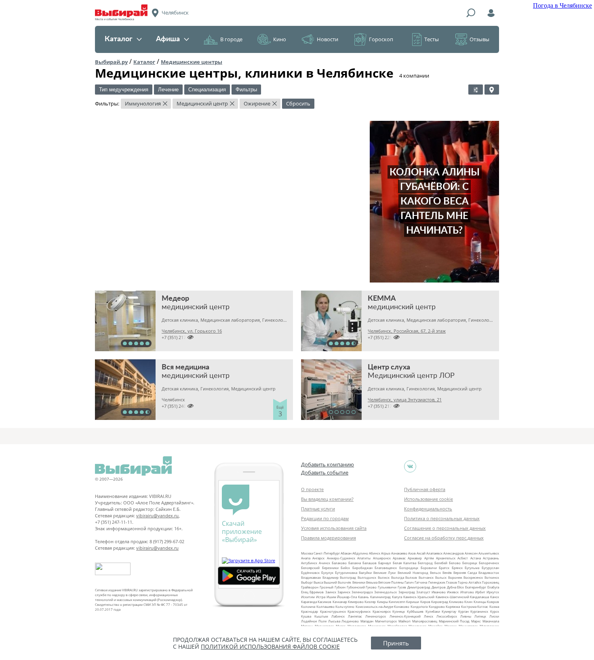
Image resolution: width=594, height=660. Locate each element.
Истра (320, 597)
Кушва (306, 616)
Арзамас (399, 558)
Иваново (439, 592)
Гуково (371, 587)
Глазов (451, 582)
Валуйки (365, 572)
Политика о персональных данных (442, 518)
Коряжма (453, 606)
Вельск (435, 572)
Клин (468, 601)
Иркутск (493, 592)
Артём (429, 558)
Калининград (380, 597)
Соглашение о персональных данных (445, 528)
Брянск (457, 567)
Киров (425, 601)
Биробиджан (362, 567)
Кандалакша (479, 597)
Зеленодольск (385, 592)
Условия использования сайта (334, 528)
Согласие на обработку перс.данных (444, 538)
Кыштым (321, 616)
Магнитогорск (386, 621)
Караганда (309, 601)
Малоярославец (424, 621)
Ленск (428, 616)
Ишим (331, 597)
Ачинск (324, 563)
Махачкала (490, 621)
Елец (304, 592)
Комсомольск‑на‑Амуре (374, 606)
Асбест (462, 558)
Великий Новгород (413, 572)
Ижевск (453, 592)
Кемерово (356, 601)
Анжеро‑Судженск (341, 558)
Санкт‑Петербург (327, 553)
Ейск (460, 587)
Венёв (447, 572)
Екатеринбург (475, 587)
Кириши (412, 601)
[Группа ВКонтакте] (410, 466)
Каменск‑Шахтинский (452, 597)
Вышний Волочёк (337, 582)
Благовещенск (386, 567)
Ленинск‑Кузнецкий (405, 616)
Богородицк (408, 567)
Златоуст (423, 592)
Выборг (307, 582)
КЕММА (382, 298)
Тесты (431, 39)
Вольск (441, 577)
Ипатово (467, 592)
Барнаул (384, 563)
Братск (444, 567)
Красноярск (382, 611)
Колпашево (325, 606)
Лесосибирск (446, 616)
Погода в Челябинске (562, 5)
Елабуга (493, 587)
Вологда (397, 577)
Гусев (402, 587)
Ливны (465, 616)
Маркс (476, 621)
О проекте (312, 489)
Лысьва (334, 621)
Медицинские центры (191, 61)
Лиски (494, 616)
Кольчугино (344, 606)
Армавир (415, 558)
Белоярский (310, 567)
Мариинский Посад (454, 621)
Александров (453, 553)
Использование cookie (428, 499)
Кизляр (370, 601)
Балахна (354, 563)
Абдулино (360, 553)
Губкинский (356, 587)
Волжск (384, 577)
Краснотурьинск (333, 611)
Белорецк (469, 563)
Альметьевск (488, 553)
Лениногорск (375, 616)
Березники (330, 567)
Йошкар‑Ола (347, 597)
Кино (279, 39)
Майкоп (404, 621)
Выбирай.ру (111, 61)
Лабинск (338, 616)
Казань (363, 597)
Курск (494, 611)
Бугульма (472, 567)
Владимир (330, 577)
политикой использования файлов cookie (270, 646)
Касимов (324, 601)
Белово (455, 563)
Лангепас (355, 616)
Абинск (374, 553)
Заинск (330, 592)
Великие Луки (384, 572)
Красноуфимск (359, 611)
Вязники (358, 582)
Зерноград (406, 592)
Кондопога (419, 606)
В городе (231, 39)
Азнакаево (399, 553)
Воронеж (455, 577)
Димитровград (418, 587)
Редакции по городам (325, 518)
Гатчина (421, 582)
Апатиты (364, 558)
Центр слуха (389, 367)
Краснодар (309, 611)
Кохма (494, 606)
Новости (327, 39)
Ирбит (480, 592)
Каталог (119, 39)
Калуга (397, 597)
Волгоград (348, 577)
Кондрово (437, 606)
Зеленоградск (362, 592)
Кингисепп (397, 601)
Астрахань (491, 558)
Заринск (343, 592)
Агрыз (385, 553)
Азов (412, 553)
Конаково (401, 606)
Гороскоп (381, 39)
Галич (409, 582)
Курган (463, 611)
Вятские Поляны (391, 582)
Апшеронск (382, 558)
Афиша (168, 39)
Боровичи (429, 567)
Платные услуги (318, 509)
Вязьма (371, 582)
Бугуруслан (490, 567)
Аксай (421, 553)
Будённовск (310, 572)
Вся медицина (185, 367)
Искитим (308, 597)
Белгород (425, 563)
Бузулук (327, 572)
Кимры (382, 601)
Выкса (318, 582)
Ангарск (318, 558)
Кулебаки (432, 611)
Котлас (482, 606)
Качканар (340, 601)
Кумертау (449, 611)
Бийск (345, 567)
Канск (494, 597)
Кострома (468, 606)
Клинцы (480, 601)
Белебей (440, 563)
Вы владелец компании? (327, 499)
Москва (307, 553)
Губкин (340, 587)
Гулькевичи (387, 587)
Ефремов (317, 592)
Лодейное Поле (313, 621)
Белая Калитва (404, 563)
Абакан (346, 553)
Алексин (471, 553)
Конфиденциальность (428, 509)
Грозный (326, 587)
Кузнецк (398, 611)
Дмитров (439, 587)
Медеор (175, 298)
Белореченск (489, 563)
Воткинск (491, 577)
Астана (475, 558)
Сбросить (298, 103)
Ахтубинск (309, 563)
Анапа (305, 558)
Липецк (480, 616)
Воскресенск (473, 577)
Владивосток (488, 572)
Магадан (366, 621)
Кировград (439, 601)
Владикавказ (311, 577)
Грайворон (309, 587)
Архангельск (445, 558)
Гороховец (490, 582)
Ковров (493, 601)
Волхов (411, 577)
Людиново (350, 621)
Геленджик (436, 582)
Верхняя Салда (465, 572)
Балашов (369, 563)
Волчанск (426, 577)
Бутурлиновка (346, 572)
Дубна (451, 587)
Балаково (339, 563)
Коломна (308, 606)
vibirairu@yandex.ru (157, 515)
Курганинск (479, 611)
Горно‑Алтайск (469, 582)
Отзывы (479, 39)
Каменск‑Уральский (418, 597)
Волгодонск (367, 577)
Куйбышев (415, 611)
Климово (456, 601)
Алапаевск (434, 553)
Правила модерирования (328, 538)
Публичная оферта (424, 489)
